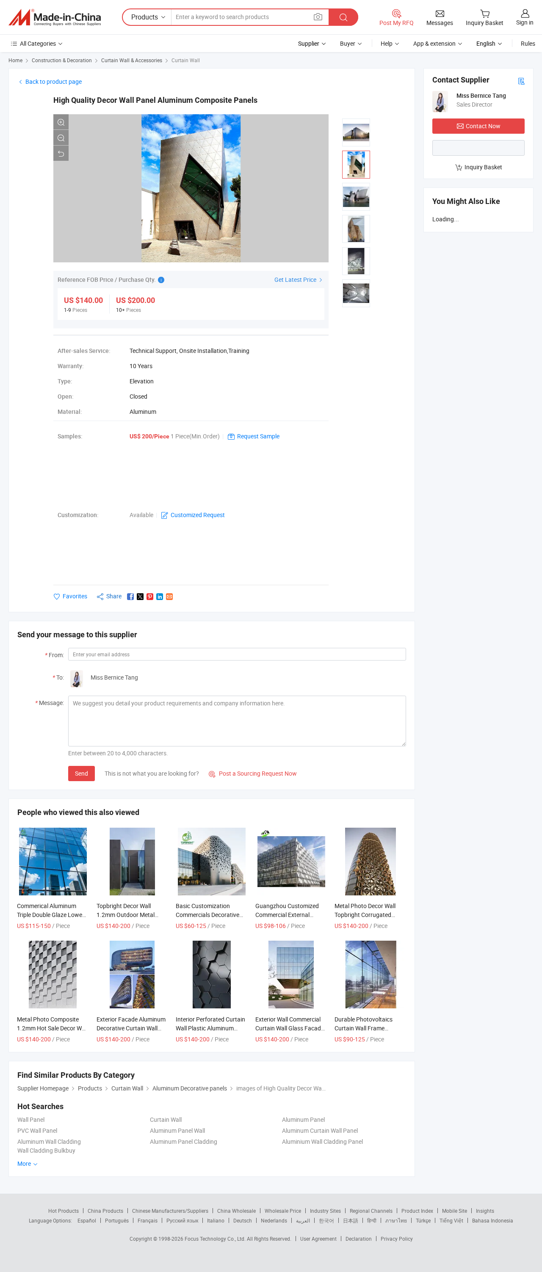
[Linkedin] (159, 596)
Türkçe (423, 1220)
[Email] (169, 596)
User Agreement (318, 1238)
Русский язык (182, 1220)
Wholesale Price (283, 1210)
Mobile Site (454, 1210)
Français (148, 1220)
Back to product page (53, 81)
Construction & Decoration (62, 60)
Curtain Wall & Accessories (131, 60)
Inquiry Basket (483, 167)
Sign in (525, 22)
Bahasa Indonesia (492, 1220)
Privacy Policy (397, 1238)
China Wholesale (236, 1210)
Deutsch (242, 1220)
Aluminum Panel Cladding (183, 1141)
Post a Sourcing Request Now (253, 773)
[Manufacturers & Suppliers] (54, 17)
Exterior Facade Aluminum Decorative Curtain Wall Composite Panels (131, 1028)
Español (86, 1220)
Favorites (75, 596)
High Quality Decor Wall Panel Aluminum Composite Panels (155, 100)
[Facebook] (130, 596)
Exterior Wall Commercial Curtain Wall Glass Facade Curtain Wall (289, 1028)
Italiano (215, 1220)
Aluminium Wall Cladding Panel (322, 1141)
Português (117, 1220)
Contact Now (483, 126)
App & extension (434, 43)
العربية (303, 1220)
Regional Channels (371, 1210)
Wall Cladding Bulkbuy (46, 1150)
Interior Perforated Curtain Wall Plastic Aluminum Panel (210, 1028)
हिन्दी (371, 1220)
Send (81, 773)
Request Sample (258, 436)
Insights (485, 1210)
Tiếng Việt (451, 1220)
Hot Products (63, 1210)
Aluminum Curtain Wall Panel (320, 1130)
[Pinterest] (150, 596)
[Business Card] (521, 80)
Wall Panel (30, 1119)
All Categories (38, 43)
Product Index (417, 1210)
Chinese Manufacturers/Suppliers (170, 1210)
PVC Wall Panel (37, 1130)
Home (15, 60)
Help (387, 43)
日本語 (350, 1220)
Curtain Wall (185, 60)
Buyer (347, 43)
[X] (140, 596)
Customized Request (198, 515)
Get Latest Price (296, 279)
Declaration (359, 1238)
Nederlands (274, 1220)
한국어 (326, 1220)
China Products (105, 1210)
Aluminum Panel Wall (177, 1130)
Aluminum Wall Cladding (49, 1141)
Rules (528, 43)
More (24, 1163)
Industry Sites (325, 1210)
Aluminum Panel (303, 1119)
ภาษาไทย (396, 1220)
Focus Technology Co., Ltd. (216, 1238)
